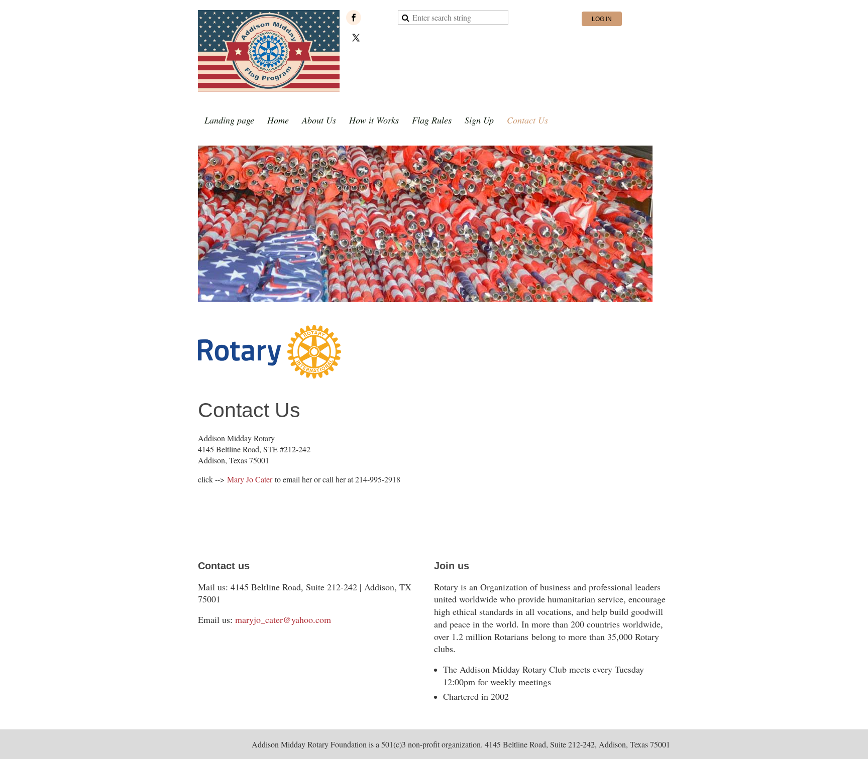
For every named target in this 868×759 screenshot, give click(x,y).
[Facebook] (353, 17)
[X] (356, 37)
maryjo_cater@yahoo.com (283, 619)
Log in (602, 19)
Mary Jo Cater (249, 479)
